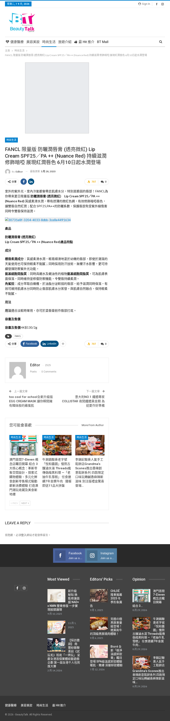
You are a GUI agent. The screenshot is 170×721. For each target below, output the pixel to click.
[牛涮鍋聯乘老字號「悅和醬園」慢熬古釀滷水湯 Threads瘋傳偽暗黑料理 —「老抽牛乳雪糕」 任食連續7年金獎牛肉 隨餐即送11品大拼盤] (57, 445)
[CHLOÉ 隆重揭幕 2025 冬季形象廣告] (99, 595)
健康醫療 (17, 42)
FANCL (18, 336)
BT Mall (102, 42)
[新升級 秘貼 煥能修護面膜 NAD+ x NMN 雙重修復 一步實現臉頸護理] (56, 595)
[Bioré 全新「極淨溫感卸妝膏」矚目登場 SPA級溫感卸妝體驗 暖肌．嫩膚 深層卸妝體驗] (99, 651)
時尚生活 (49, 42)
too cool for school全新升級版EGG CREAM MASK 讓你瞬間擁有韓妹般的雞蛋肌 (31, 401)
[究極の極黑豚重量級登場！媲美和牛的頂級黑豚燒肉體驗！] (99, 623)
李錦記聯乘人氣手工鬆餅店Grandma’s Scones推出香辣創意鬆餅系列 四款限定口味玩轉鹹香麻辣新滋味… (148, 670)
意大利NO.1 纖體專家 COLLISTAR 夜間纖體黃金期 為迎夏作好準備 (83, 401)
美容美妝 (33, 42)
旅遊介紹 (65, 42)
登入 (24, 535)
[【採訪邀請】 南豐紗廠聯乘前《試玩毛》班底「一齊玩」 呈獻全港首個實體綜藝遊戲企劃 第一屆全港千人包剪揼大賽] (56, 645)
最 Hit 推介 (86, 42)
